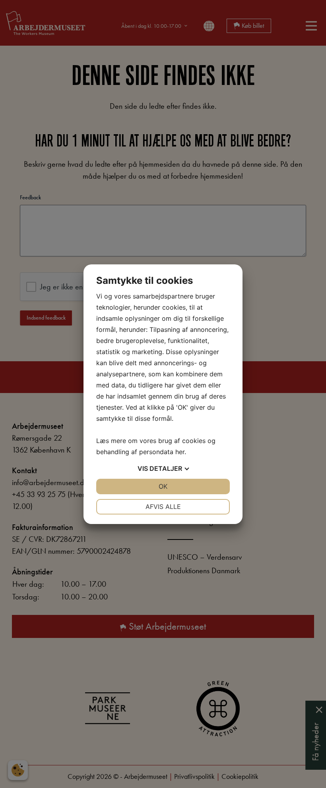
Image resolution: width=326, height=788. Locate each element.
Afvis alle (163, 507)
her (179, 452)
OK (163, 486)
